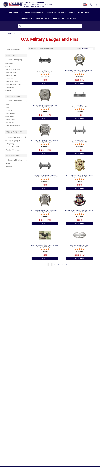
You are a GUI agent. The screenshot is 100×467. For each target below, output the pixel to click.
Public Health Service (12, 126)
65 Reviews (45, 146)
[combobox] (50, 26)
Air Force (8, 110)
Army (7, 104)
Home (4, 33)
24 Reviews (79, 251)
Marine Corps (10, 119)
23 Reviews (79, 146)
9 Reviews (79, 216)
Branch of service (12, 96)
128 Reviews (45, 76)
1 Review (79, 181)
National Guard (10, 113)
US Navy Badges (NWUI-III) (13, 141)
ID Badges (9, 78)
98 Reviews (79, 76)
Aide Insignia (9, 88)
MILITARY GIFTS (83, 12)
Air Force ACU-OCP (12, 147)
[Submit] (20, 26)
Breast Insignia (10, 72)
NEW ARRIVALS (71, 18)
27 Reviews (45, 181)
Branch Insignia (10, 75)
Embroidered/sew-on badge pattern (13, 132)
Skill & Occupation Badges (13, 69)
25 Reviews (45, 216)
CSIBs (7, 66)
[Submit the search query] (25, 60)
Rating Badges (10, 144)
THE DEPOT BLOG (58, 18)
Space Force (9, 122)
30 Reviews (45, 111)
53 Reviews (79, 111)
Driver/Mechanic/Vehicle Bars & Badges (13, 85)
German (8, 91)
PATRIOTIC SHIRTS (27, 18)
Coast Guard (9, 116)
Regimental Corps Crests (13, 81)
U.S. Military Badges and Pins (15, 33)
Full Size (8, 164)
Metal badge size (12, 155)
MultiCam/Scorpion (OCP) (13, 150)
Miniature (8, 167)
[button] (96, 5)
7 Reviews (45, 251)
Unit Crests (9, 63)
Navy (7, 107)
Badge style (10, 55)
